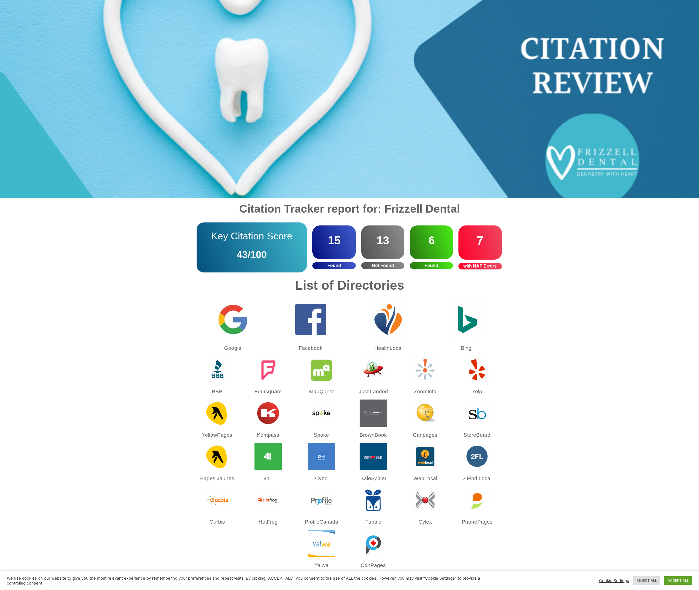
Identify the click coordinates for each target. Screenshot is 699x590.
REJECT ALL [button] (646, 580)
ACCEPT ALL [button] (678, 580)
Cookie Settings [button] (614, 580)
